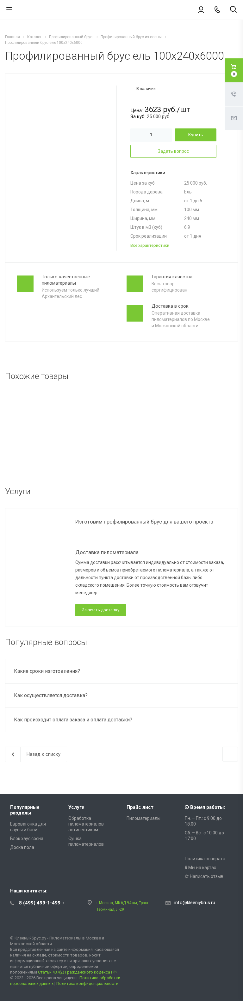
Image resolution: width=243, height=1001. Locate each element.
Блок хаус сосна (26, 838)
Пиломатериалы (143, 818)
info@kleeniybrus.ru (194, 902)
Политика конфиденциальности (87, 983)
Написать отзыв (206, 876)
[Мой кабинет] (201, 9)
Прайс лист (140, 807)
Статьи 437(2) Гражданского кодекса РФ (77, 972)
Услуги (76, 807)
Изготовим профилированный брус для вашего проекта (144, 521)
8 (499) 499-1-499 (39, 903)
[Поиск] (233, 10)
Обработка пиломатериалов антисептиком (86, 824)
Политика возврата (205, 858)
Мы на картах (201, 867)
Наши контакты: (28, 891)
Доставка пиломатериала (107, 552)
